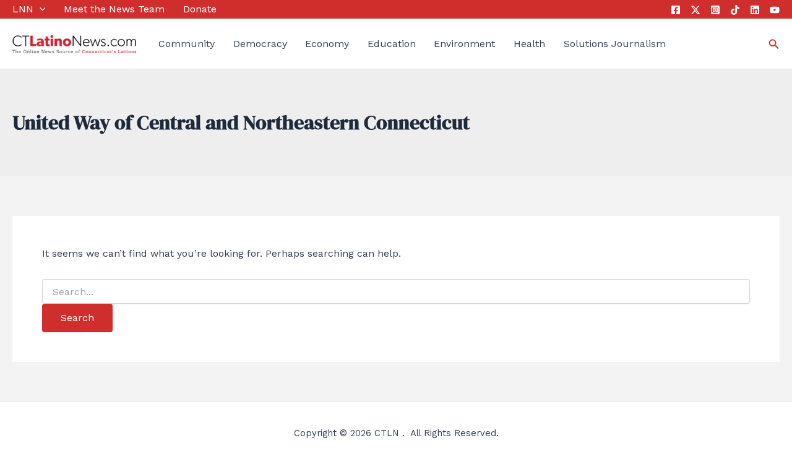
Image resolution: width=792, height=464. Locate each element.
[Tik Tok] (735, 10)
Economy (327, 43)
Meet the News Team (114, 9)
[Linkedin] (755, 10)
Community (186, 43)
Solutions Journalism (615, 43)
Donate (200, 9)
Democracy (260, 43)
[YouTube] (775, 10)
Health (529, 43)
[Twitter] (695, 10)
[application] (39, 9)
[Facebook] (676, 10)
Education (392, 43)
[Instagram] (715, 10)
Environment (464, 43)
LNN (22, 9)
